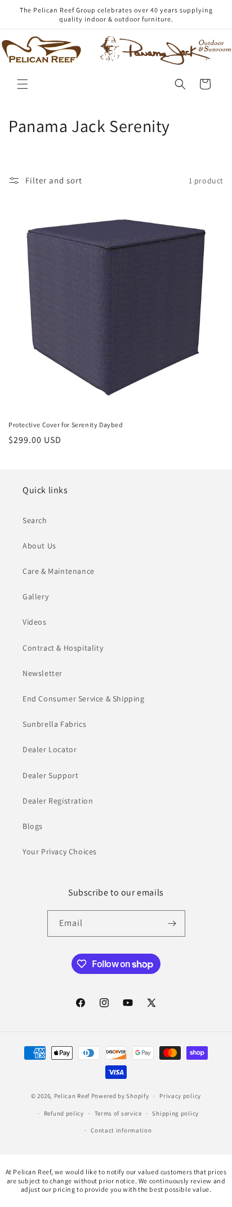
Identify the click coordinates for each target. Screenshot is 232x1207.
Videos (35, 622)
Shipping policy (175, 1113)
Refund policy (64, 1113)
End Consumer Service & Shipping (84, 699)
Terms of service (118, 1113)
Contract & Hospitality (63, 648)
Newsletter (43, 673)
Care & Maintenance (59, 571)
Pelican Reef (72, 1096)
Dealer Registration (58, 801)
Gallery (35, 596)
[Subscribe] (172, 923)
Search (35, 520)
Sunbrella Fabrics (54, 724)
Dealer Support (50, 775)
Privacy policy (180, 1096)
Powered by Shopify (120, 1096)
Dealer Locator (50, 749)
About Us (39, 546)
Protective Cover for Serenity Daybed (65, 424)
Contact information (121, 1130)
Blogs (33, 826)
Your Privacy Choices (60, 851)
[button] (22, 84)
